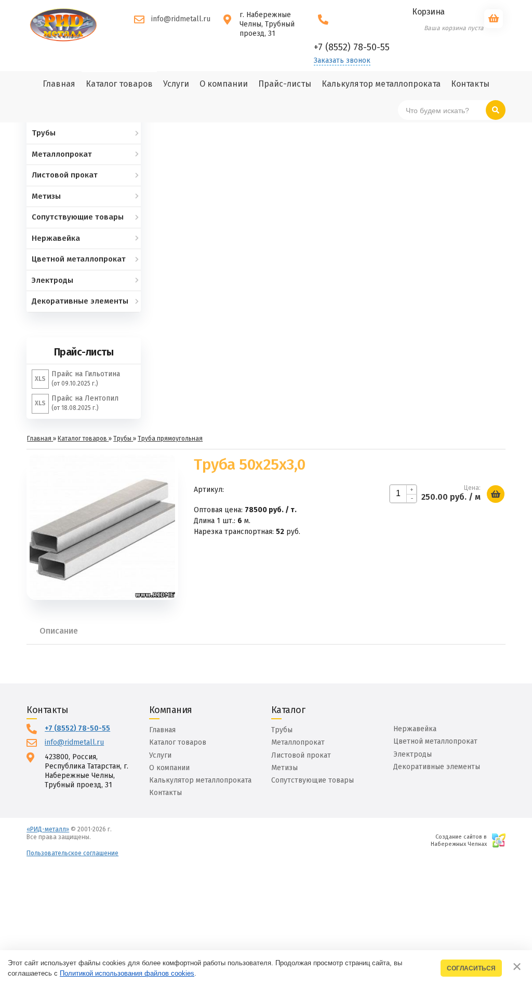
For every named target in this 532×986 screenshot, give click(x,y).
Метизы (284, 767)
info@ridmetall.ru (180, 19)
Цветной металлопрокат (435, 741)
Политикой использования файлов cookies (127, 973)
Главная (162, 729)
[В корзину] (496, 494)
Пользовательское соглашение (72, 853)
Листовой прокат (301, 755)
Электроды (412, 754)
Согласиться (471, 968)
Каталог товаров (177, 742)
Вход (99, 837)
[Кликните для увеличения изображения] (102, 527)
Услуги (160, 755)
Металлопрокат (298, 742)
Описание (58, 631)
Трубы (281, 729)
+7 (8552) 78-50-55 (77, 728)
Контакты (165, 792)
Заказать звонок (342, 61)
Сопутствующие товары (312, 780)
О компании (169, 767)
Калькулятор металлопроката (200, 780)
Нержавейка (414, 728)
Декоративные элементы (436, 766)
